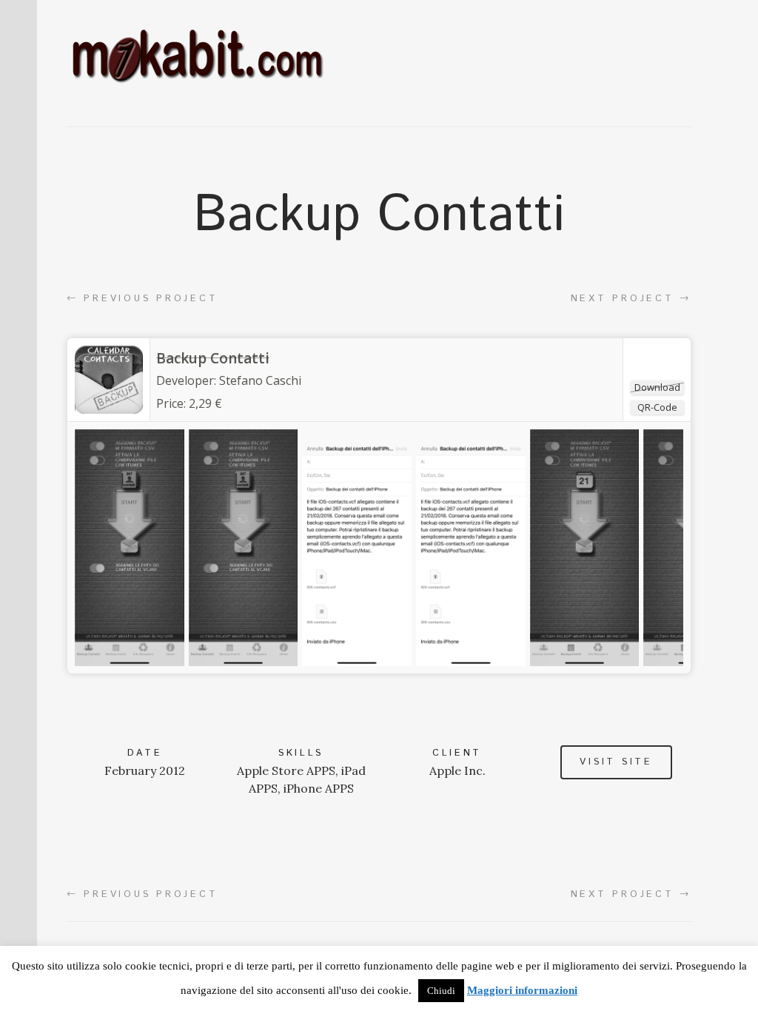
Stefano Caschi (260, 380)
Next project (631, 298)
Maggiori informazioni (522, 990)
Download (657, 387)
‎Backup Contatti (212, 358)
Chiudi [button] (441, 990)
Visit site (616, 761)
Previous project (142, 298)
